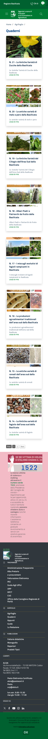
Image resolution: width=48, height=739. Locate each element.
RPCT (9, 592)
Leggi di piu (14, 75)
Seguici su (7, 701)
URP (9, 588)
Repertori (11, 646)
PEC (9, 581)
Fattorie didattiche (15, 639)
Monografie (12, 642)
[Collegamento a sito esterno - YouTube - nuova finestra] (13, 708)
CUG (9, 595)
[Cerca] (41, 14)
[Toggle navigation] (6, 13)
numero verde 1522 (16, 484)
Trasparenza (12, 562)
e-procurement (14, 574)
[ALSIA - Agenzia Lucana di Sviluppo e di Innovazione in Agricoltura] (7, 554)
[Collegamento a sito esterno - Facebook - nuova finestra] (9, 708)
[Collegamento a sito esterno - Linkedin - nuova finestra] (23, 708)
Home (8, 24)
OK (26, 732)
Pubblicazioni (12, 634)
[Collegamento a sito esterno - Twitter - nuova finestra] (4, 708)
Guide (10, 623)
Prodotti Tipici (13, 649)
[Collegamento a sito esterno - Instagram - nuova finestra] (18, 708)
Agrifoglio (19, 24)
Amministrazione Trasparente (20, 567)
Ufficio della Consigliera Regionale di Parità (23, 600)
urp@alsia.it (12, 687)
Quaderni (11, 616)
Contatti (6, 656)
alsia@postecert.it (15, 681)
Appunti (11, 620)
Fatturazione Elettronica (18, 578)
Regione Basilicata (12, 3)
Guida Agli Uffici (14, 585)
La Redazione (13, 627)
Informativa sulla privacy (27, 726)
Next (22, 446)
